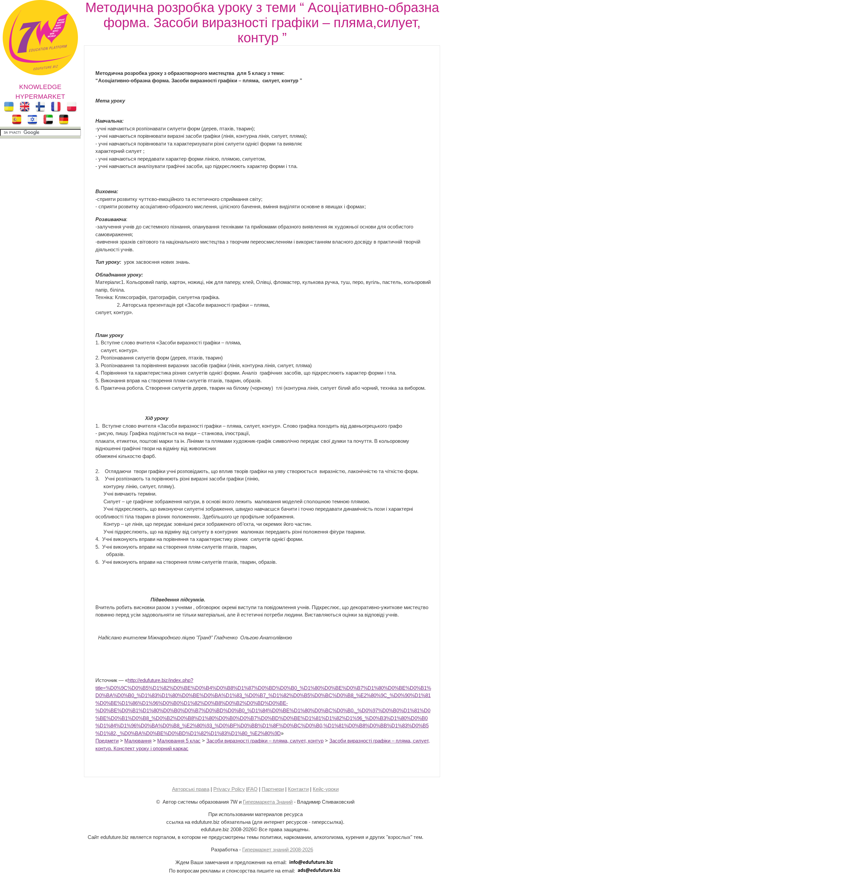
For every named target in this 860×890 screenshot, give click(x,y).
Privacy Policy (229, 789)
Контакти (298, 789)
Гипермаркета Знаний (268, 802)
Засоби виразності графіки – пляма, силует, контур (265, 741)
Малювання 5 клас (179, 741)
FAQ (253, 789)
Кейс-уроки (326, 789)
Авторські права (190, 789)
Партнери (273, 789)
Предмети (107, 741)
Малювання (138, 741)
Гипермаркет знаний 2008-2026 (277, 849)
